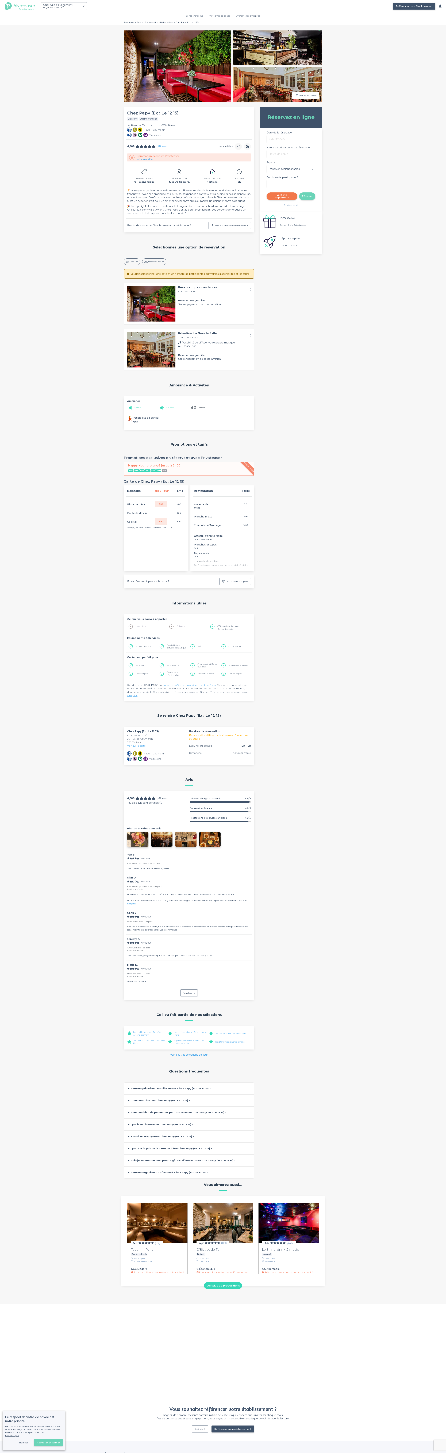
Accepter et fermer (48, 1442)
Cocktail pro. (142, 673)
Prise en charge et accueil (220, 798)
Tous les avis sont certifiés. (143, 802)
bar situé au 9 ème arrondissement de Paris (189, 685)
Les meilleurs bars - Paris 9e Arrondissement (147, 1033)
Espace (271, 162)
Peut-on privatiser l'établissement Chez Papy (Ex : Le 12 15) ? (171, 1088)
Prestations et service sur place (220, 818)
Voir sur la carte (136, 745)
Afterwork (141, 665)
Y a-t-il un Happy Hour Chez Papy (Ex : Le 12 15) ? (162, 1136)
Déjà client (200, 1429)
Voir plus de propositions (223, 1285)
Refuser (23, 1442)
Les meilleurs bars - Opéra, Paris (231, 1033)
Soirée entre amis (194, 15)
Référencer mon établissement (414, 6)
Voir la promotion (145, 159)
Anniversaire (173, 665)
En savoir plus (12, 1435)
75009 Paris (134, 742)
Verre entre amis (206, 673)
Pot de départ (236, 673)
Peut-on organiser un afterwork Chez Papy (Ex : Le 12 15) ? (169, 1172)
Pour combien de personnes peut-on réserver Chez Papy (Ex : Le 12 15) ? (178, 1112)
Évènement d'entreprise (248, 15)
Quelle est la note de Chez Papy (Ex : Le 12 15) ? (162, 1124)
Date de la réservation (280, 132)
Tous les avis (189, 993)
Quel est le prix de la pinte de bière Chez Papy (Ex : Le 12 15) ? (171, 1148)
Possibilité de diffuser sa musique (176, 646)
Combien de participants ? (282, 177)
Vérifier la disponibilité (282, 196)
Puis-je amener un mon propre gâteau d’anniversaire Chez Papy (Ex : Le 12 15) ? (183, 1160)
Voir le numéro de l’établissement (231, 225)
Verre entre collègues (219, 15)
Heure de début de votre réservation (289, 147)
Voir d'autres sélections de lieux (189, 1054)
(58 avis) (162, 146)
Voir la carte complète (237, 581)
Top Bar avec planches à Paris (229, 1041)
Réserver (307, 196)
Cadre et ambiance (220, 808)
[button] (189, 303)
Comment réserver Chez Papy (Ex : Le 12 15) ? (160, 1100)
